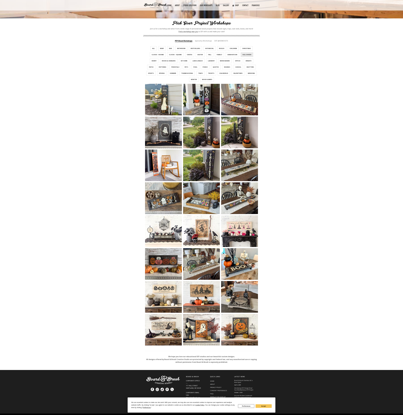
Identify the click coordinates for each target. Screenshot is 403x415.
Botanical (209, 48)
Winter (194, 79)
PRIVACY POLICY (215, 387)
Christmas (246, 48)
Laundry (211, 61)
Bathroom (181, 48)
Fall (209, 54)
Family (219, 54)
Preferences (246, 406)
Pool (195, 67)
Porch (205, 67)
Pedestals (175, 67)
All (153, 48)
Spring (162, 73)
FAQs (211, 394)
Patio (151, 67)
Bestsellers (195, 48)
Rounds (227, 67)
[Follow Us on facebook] (152, 389)
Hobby (154, 61)
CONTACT (245, 5)
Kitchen (184, 61)
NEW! (162, 48)
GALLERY (226, 5)
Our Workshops (206, 5)
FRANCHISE (256, 5)
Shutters (250, 67)
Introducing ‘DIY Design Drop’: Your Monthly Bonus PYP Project (243, 389)
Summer (173, 73)
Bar (170, 48)
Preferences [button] (147, 407)
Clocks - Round (158, 54)
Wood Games (207, 79)
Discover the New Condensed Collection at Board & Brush (243, 396)
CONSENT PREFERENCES (218, 390)
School (238, 67)
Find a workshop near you (188, 32)
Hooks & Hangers (169, 61)
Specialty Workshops (203, 41)
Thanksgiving (187, 73)
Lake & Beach (198, 61)
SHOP (237, 5)
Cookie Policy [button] (199, 405)
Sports (151, 73)
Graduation (232, 54)
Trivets (211, 73)
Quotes (216, 67)
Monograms (225, 61)
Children (233, 48)
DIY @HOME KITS (221, 41)
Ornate (248, 61)
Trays (200, 73)
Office (237, 61)
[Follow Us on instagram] (157, 389)
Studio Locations (190, 5)
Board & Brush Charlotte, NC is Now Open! (243, 381)
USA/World (223, 73)
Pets (186, 67)
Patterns (162, 67)
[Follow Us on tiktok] (162, 389)
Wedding (251, 73)
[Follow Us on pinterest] (167, 389)
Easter (200, 54)
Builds (221, 48)
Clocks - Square (175, 54)
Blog (218, 5)
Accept (263, 406)
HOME (169, 5)
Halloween (247, 54)
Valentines (238, 73)
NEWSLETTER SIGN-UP (218, 397)
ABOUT (177, 5)
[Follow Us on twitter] (172, 389)
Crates (189, 54)
